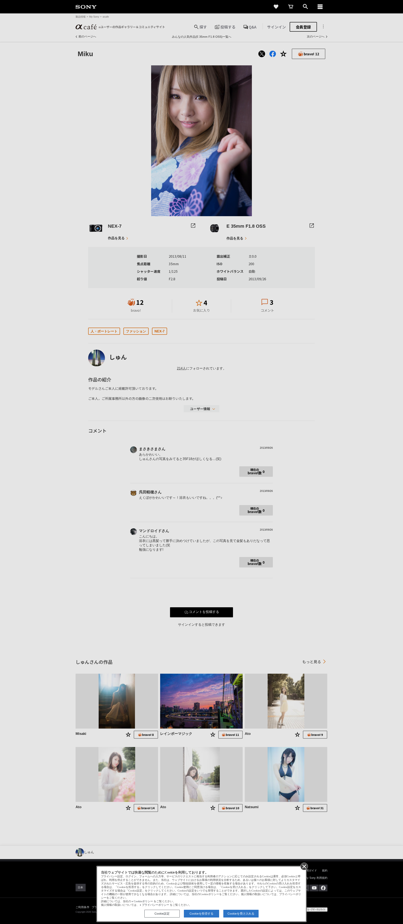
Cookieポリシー (143, 901)
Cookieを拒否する (201, 913)
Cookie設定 (162, 913)
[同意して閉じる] (303, 866)
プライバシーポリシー (155, 904)
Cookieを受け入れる (241, 913)
